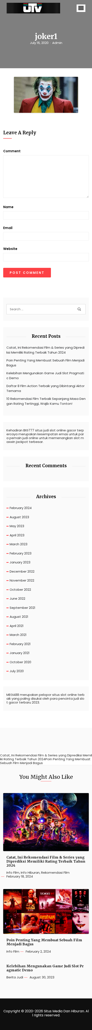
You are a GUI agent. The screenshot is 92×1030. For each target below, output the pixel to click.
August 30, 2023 (42, 977)
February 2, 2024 (38, 951)
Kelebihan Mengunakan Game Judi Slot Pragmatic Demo (45, 375)
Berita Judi (14, 977)
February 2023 (20, 553)
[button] (81, 8)
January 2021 (20, 653)
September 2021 (22, 607)
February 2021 (20, 644)
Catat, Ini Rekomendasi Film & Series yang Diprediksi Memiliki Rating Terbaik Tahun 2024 (45, 350)
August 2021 (19, 616)
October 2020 (20, 662)
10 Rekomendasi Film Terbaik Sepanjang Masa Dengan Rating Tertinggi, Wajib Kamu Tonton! (46, 401)
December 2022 (22, 571)
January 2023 (20, 562)
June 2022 (17, 598)
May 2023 (17, 526)
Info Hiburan (30, 873)
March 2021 (18, 635)
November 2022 (22, 580)
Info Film (12, 873)
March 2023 (18, 544)
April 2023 (17, 535)
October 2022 (20, 589)
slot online (69, 695)
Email (7, 228)
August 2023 (19, 517)
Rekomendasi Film (55, 873)
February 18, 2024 (19, 876)
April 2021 (17, 626)
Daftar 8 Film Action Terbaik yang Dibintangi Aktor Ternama (45, 388)
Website (10, 249)
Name (8, 207)
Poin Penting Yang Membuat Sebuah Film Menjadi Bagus (45, 362)
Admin (57, 43)
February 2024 (21, 508)
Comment (12, 151)
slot (53, 430)
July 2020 (17, 671)
